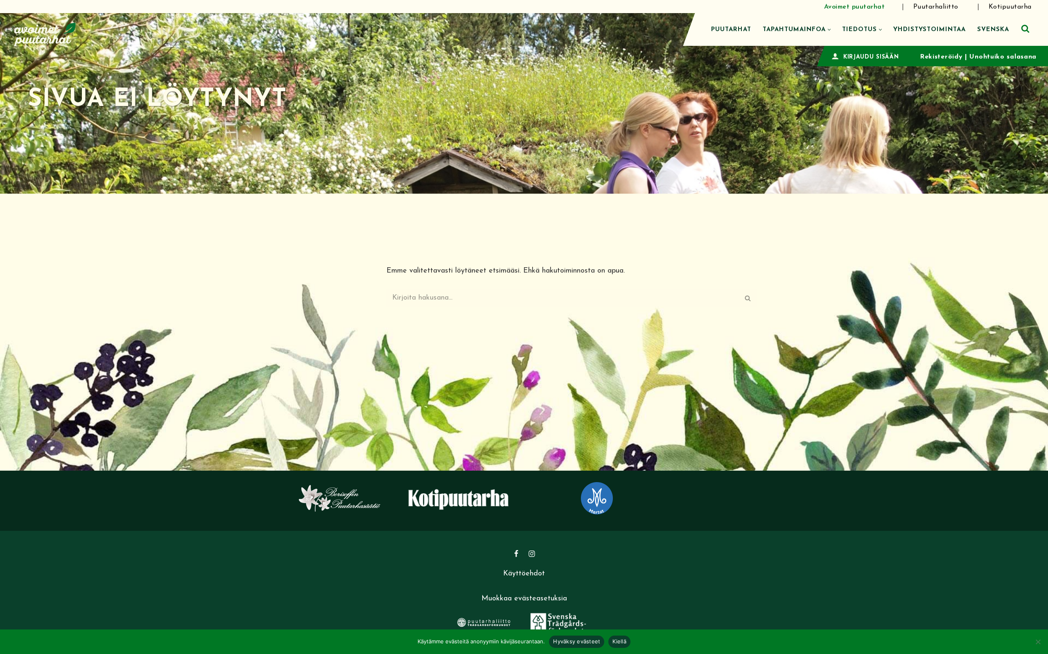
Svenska (993, 30)
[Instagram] (532, 553)
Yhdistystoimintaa (929, 30)
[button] (829, 29)
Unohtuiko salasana (1003, 57)
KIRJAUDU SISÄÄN (871, 57)
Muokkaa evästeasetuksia (524, 598)
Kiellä (619, 641)
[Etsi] (1025, 28)
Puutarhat (731, 30)
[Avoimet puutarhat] (45, 33)
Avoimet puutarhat (854, 7)
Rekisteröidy (941, 57)
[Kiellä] (1038, 642)
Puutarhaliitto (935, 7)
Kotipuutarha (1010, 7)
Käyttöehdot (524, 573)
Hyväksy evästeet (576, 641)
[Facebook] (516, 553)
